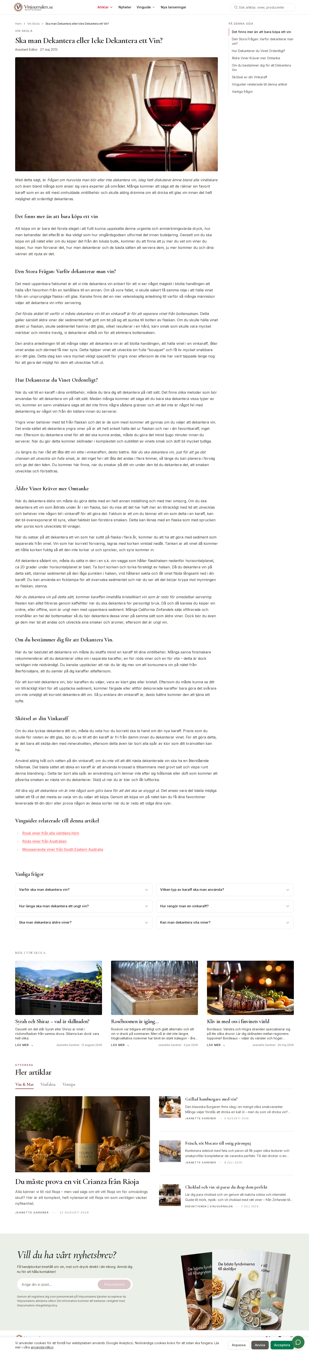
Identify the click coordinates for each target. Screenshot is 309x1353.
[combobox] (263, 7)
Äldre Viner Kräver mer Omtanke (256, 58)
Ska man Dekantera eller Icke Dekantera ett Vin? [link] (77, 23)
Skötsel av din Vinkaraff (249, 77)
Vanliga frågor (242, 91)
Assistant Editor (26, 49)
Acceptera (282, 1345)
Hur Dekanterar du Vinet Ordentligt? (258, 51)
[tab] (24, 1084)
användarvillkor (42, 1347)
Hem (18, 23)
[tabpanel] (154, 1157)
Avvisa (260, 1345)
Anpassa (239, 1345)
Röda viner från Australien (44, 841)
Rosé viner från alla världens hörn (50, 833)
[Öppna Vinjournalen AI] (298, 1342)
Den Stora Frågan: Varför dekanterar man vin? (262, 41)
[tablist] (154, 1085)
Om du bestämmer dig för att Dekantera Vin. (261, 67)
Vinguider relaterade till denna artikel (259, 84)
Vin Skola (33, 23)
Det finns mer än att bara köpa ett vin (261, 32)
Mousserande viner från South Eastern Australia (62, 849)
